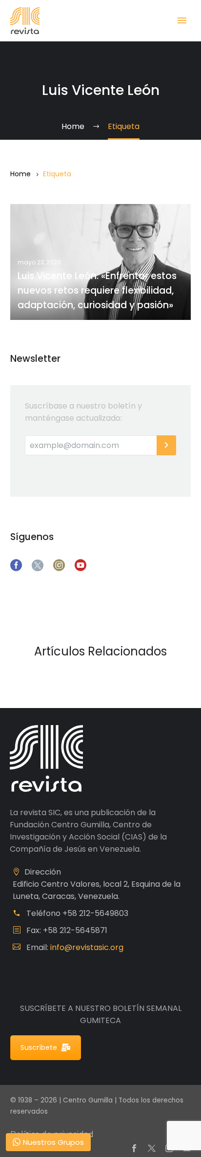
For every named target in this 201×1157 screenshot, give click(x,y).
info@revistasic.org (86, 947)
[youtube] (80, 565)
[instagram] (59, 565)
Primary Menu (182, 20)
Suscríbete (38, 1047)
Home (20, 174)
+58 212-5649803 (95, 913)
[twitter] (37, 565)
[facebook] (16, 565)
